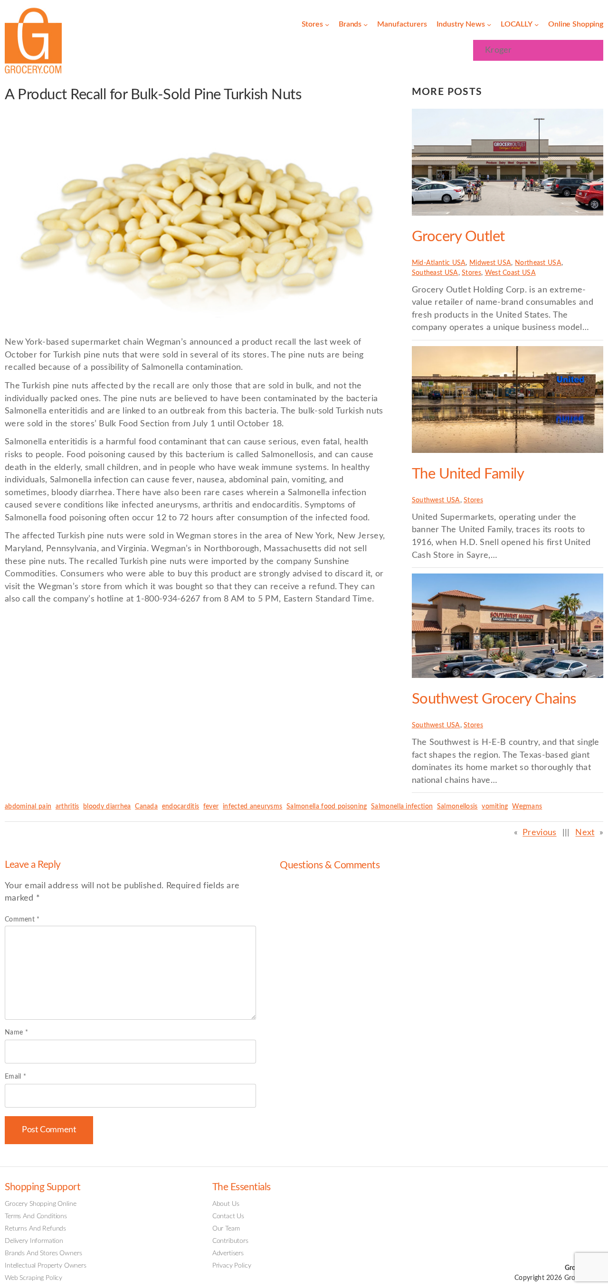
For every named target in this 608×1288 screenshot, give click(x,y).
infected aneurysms (252, 806)
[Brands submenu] (365, 24)
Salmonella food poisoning (326, 806)
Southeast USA (435, 273)
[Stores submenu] (327, 24)
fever (211, 806)
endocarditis (181, 806)
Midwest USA (490, 263)
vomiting (495, 806)
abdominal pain (28, 806)
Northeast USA (538, 263)
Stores (471, 273)
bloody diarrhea (107, 806)
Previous (539, 832)
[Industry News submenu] (489, 24)
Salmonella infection (402, 806)
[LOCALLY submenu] (536, 24)
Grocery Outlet (458, 236)
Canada (146, 806)
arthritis (67, 806)
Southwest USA (436, 500)
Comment (22, 919)
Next (584, 832)
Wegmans (527, 806)
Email (15, 1076)
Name (16, 1032)
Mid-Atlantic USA (439, 263)
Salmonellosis (457, 806)
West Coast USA (510, 273)
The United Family (468, 474)
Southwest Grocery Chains (494, 699)
